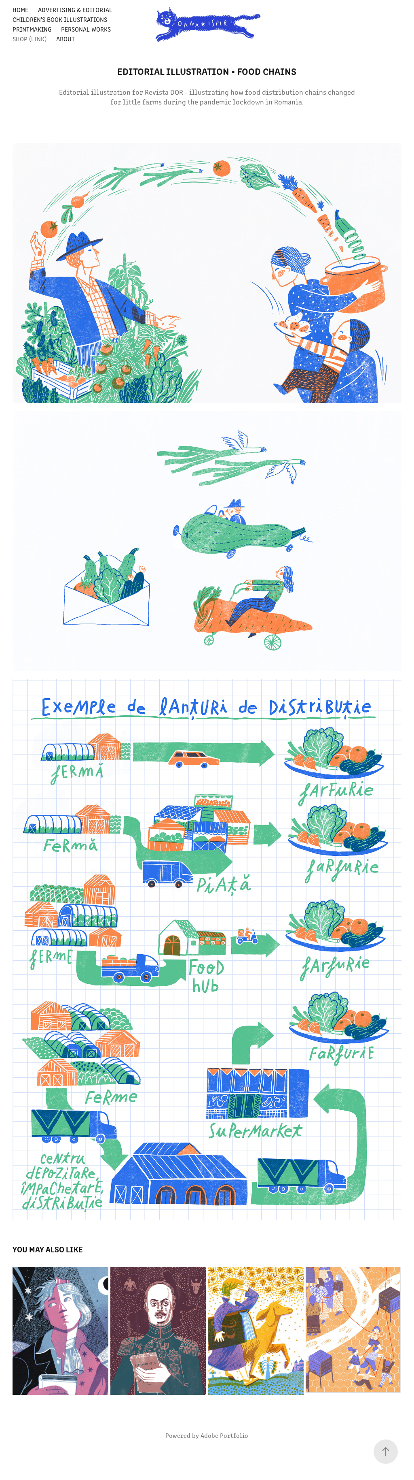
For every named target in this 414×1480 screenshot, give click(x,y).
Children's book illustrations (60, 19)
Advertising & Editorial (75, 9)
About (65, 38)
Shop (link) (29, 38)
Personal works (86, 29)
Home (20, 9)
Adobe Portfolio (224, 1435)
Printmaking (32, 29)
